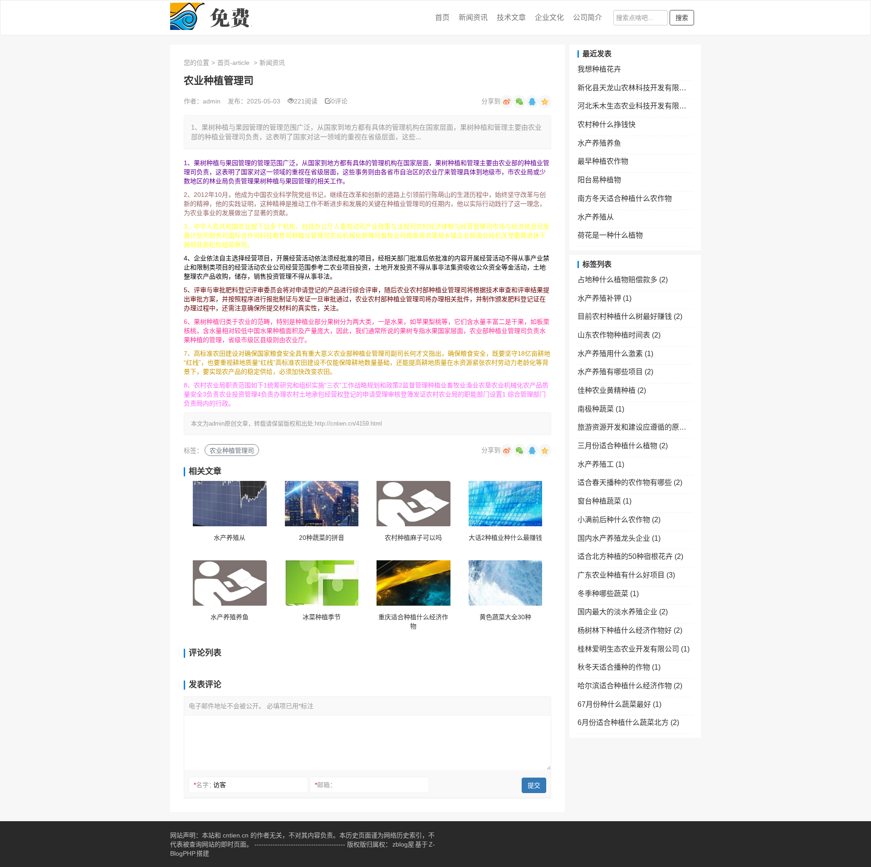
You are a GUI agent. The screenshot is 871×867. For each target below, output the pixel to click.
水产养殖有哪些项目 (615, 372)
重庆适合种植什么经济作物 (413, 621)
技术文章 (511, 17)
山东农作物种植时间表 (619, 335)
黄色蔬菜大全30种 (505, 617)
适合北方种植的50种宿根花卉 (630, 556)
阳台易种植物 (599, 180)
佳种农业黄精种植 (611, 390)
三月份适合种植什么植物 (622, 446)
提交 (534, 785)
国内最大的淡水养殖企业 (622, 612)
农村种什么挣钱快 (606, 124)
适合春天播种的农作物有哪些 (629, 482)
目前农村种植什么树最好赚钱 (629, 316)
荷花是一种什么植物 (610, 235)
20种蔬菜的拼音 (321, 537)
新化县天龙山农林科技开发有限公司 (635, 88)
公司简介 (587, 17)
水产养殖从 (229, 537)
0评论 (339, 101)
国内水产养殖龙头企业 (619, 538)
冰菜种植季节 (322, 617)
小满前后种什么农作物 (619, 520)
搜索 (681, 17)
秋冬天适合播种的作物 (619, 667)
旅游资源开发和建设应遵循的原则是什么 (635, 427)
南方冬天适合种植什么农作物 (624, 198)
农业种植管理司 (232, 450)
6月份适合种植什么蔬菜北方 (628, 722)
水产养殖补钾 (604, 298)
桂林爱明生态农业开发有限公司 (633, 649)
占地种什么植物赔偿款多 (622, 280)
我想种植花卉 (599, 69)
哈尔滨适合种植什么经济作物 (629, 686)
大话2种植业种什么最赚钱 (505, 537)
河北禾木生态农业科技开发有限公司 (635, 106)
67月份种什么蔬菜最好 (619, 704)
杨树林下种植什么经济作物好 (629, 630)
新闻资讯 (473, 17)
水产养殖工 (600, 464)
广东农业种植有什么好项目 (626, 575)
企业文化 (549, 17)
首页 (442, 17)
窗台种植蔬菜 (604, 501)
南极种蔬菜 (600, 409)
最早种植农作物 (602, 161)
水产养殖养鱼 (229, 617)
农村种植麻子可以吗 (413, 537)
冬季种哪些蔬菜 (608, 594)
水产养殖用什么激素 (615, 354)
